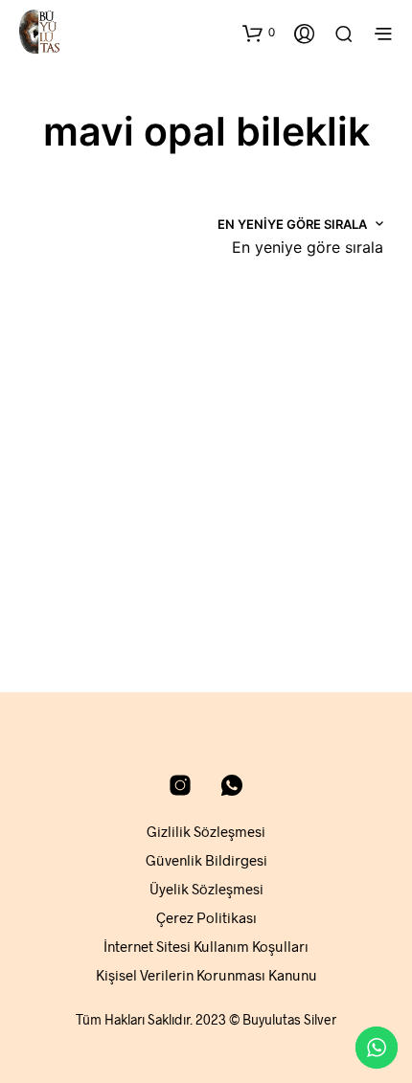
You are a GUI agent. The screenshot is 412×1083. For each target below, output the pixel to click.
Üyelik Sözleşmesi (206, 888)
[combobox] (307, 247)
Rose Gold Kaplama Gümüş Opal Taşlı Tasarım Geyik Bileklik (93, 539)
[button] (258, 32)
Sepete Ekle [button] (73, 602)
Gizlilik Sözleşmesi (206, 831)
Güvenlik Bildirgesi (206, 860)
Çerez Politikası (206, 917)
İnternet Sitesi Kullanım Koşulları (206, 946)
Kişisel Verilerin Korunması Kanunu (206, 974)
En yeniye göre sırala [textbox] (307, 247)
